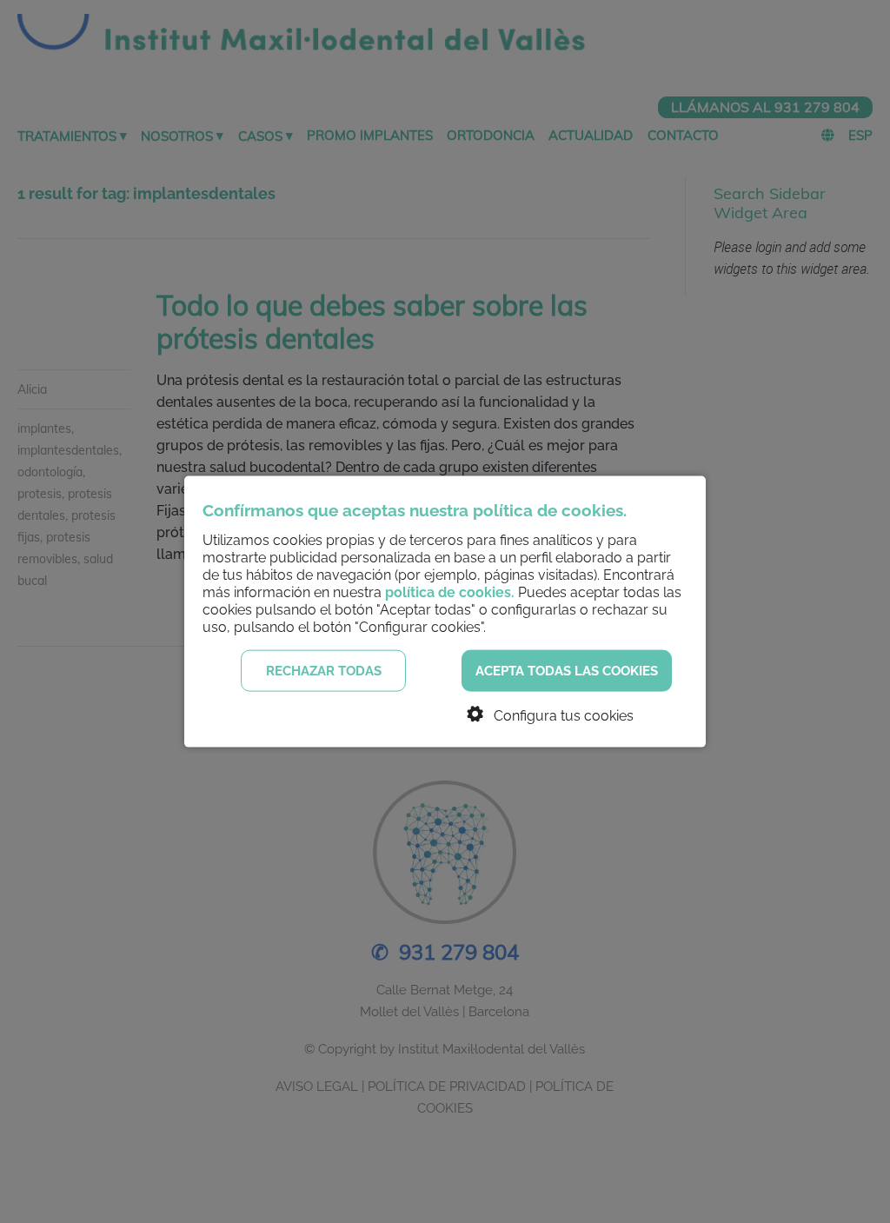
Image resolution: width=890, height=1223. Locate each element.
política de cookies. (450, 591)
